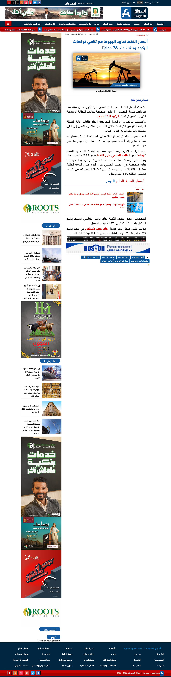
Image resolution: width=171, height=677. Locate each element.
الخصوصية (159, 659)
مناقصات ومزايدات (67, 23)
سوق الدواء (89, 659)
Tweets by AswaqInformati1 (49, 641)
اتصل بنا (137, 665)
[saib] (41, 170)
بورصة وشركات (65, 659)
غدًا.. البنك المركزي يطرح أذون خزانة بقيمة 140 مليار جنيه (81, 29)
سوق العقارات (109, 659)
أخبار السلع (148, 23)
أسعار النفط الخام (130, 180)
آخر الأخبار (51, 225)
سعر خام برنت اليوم (108, 257)
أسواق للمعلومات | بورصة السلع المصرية (142, 648)
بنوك (96, 23)
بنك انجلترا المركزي (121, 261)
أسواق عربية (44, 659)
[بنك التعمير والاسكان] (41, 73)
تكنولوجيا (46, 653)
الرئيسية (160, 23)
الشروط (137, 659)
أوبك (141, 155)
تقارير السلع (50, 23)
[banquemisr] (41, 129)
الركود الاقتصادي (108, 115)
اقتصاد (137, 23)
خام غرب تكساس (96, 228)
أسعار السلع (108, 23)
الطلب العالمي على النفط (113, 155)
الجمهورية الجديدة (20, 659)
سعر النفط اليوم (123, 257)
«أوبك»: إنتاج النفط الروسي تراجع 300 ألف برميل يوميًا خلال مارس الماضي (97, 195)
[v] (108, 249)
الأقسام (112, 648)
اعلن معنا (160, 665)
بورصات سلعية (123, 23)
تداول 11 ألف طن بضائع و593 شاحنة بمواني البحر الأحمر (138, 29)
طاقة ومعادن (85, 23)
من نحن (137, 653)
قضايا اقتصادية (87, 665)
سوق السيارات (21, 653)
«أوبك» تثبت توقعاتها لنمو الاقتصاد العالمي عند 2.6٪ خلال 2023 (97, 205)
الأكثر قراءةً (50, 361)
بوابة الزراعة (67, 653)
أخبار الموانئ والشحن (32, 23)
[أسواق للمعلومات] (41, 208)
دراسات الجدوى (21, 665)
